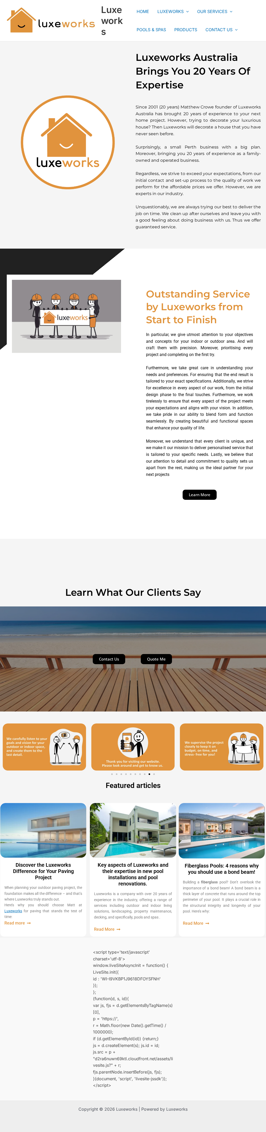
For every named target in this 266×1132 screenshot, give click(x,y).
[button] (112, 774)
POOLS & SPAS (151, 29)
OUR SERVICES (212, 11)
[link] (13, 911)
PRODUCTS (185, 29)
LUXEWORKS (170, 11)
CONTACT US (218, 29)
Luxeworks (112, 20)
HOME (143, 11)
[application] (186, 11)
